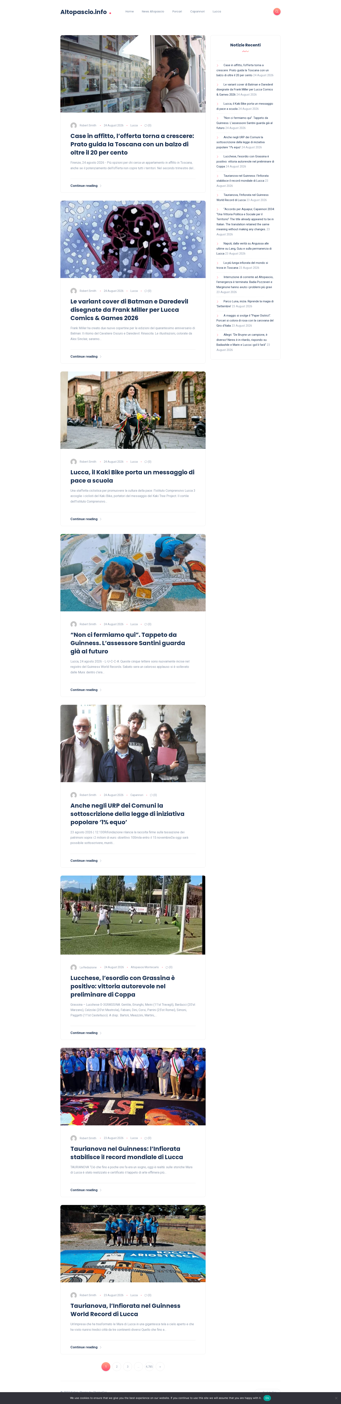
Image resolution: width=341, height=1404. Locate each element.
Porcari (177, 11)
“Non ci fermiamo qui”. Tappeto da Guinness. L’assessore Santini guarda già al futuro (127, 643)
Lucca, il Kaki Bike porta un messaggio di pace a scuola (132, 476)
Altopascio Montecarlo (145, 967)
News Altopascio (153, 11)
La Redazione (88, 967)
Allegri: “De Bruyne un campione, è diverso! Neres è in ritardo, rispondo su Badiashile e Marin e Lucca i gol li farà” (241, 340)
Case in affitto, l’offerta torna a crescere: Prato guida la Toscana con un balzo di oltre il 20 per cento (132, 144)
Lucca (217, 11)
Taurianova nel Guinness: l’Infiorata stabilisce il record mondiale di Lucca (126, 1153)
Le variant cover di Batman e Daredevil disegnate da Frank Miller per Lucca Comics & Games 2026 (129, 309)
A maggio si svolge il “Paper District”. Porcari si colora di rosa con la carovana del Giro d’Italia (245, 320)
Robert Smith (88, 125)
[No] (336, 1398)
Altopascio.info (85, 11)
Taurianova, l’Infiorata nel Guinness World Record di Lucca (125, 1310)
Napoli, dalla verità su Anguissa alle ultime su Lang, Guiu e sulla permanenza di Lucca (244, 248)
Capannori (197, 11)
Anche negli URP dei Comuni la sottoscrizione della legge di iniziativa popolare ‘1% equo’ (127, 813)
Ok (267, 1397)
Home (130, 11)
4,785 (149, 1366)
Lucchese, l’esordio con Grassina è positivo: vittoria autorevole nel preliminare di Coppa (122, 986)
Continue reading (83, 186)
